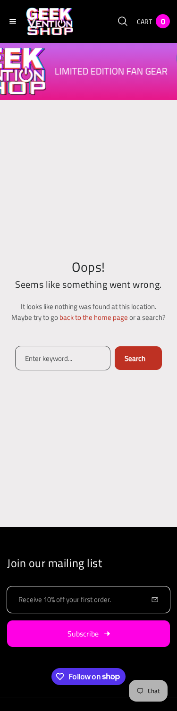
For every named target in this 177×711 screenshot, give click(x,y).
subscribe (83, 633)
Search (135, 358)
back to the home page (93, 317)
